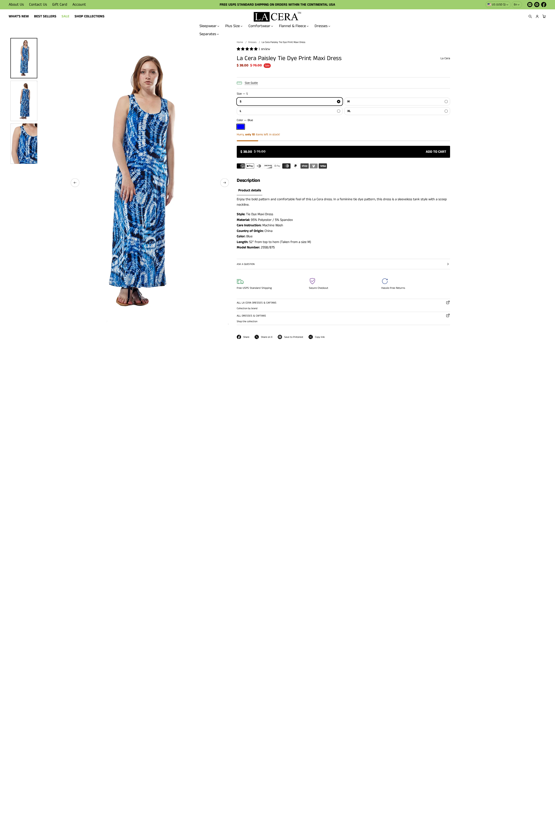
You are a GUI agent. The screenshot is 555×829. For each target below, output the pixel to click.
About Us (16, 4)
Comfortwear (259, 26)
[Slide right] (224, 182)
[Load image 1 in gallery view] (23, 58)
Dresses (321, 26)
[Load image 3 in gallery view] (23, 143)
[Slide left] (75, 182)
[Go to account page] (537, 16)
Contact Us (38, 4)
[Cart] (543, 16)
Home (240, 42)
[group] (249, 190)
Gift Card (59, 4)
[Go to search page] (530, 16)
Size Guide (251, 83)
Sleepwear (208, 26)
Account (79, 4)
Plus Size (232, 26)
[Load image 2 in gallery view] (23, 101)
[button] (530, 16)
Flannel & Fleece (292, 26)
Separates (207, 34)
